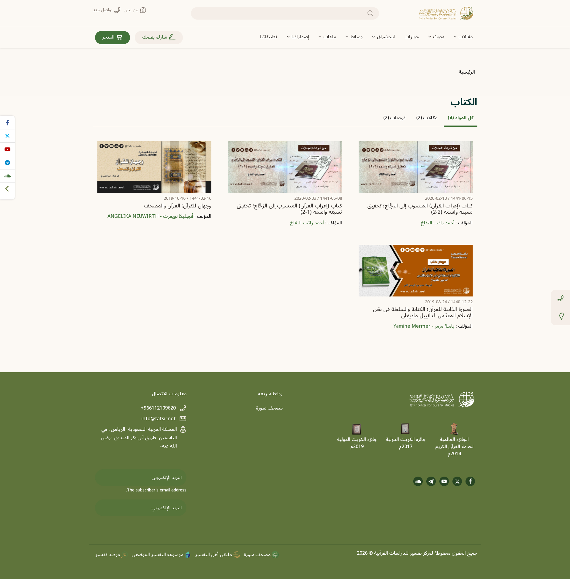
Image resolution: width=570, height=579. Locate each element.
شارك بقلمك (155, 37)
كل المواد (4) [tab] (461, 118)
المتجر (108, 37)
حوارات (411, 37)
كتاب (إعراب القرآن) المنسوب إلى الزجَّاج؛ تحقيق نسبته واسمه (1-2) (289, 209)
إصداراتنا (300, 37)
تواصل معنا (103, 10)
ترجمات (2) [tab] (394, 118)
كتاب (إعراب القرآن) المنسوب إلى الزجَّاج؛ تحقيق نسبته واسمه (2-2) (420, 209)
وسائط (356, 37)
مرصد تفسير (108, 555)
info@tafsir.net (159, 419)
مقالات (465, 37)
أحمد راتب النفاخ (438, 223)
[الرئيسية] (446, 13)
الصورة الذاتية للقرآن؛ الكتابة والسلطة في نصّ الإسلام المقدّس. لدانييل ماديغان (423, 312)
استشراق (386, 37)
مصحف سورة (269, 408)
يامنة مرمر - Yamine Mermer (424, 326)
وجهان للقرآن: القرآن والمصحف (177, 206)
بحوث (438, 37)
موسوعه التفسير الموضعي (158, 555)
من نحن (132, 10)
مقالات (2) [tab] (426, 118)
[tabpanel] (285, 240)
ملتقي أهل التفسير (214, 555)
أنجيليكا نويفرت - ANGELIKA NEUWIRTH (150, 216)
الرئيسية (467, 72)
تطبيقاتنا (268, 37)
